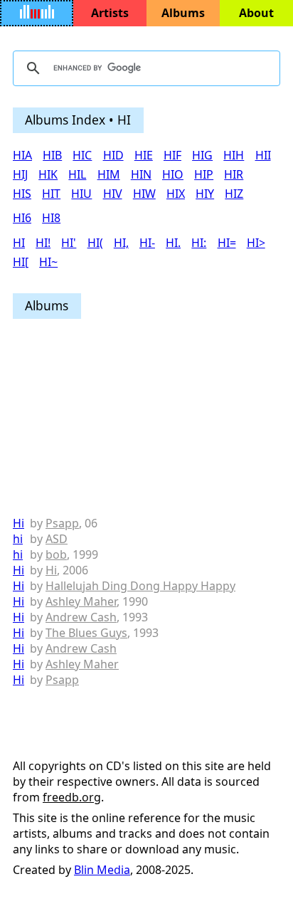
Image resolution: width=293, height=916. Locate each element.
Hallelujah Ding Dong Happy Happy (140, 586)
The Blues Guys (86, 633)
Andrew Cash (81, 617)
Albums (183, 13)
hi (18, 539)
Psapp (62, 523)
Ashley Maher (81, 601)
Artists (110, 13)
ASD (57, 539)
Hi (18, 523)
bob (56, 554)
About (256, 13)
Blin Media (102, 870)
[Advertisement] (146, 418)
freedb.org (72, 797)
